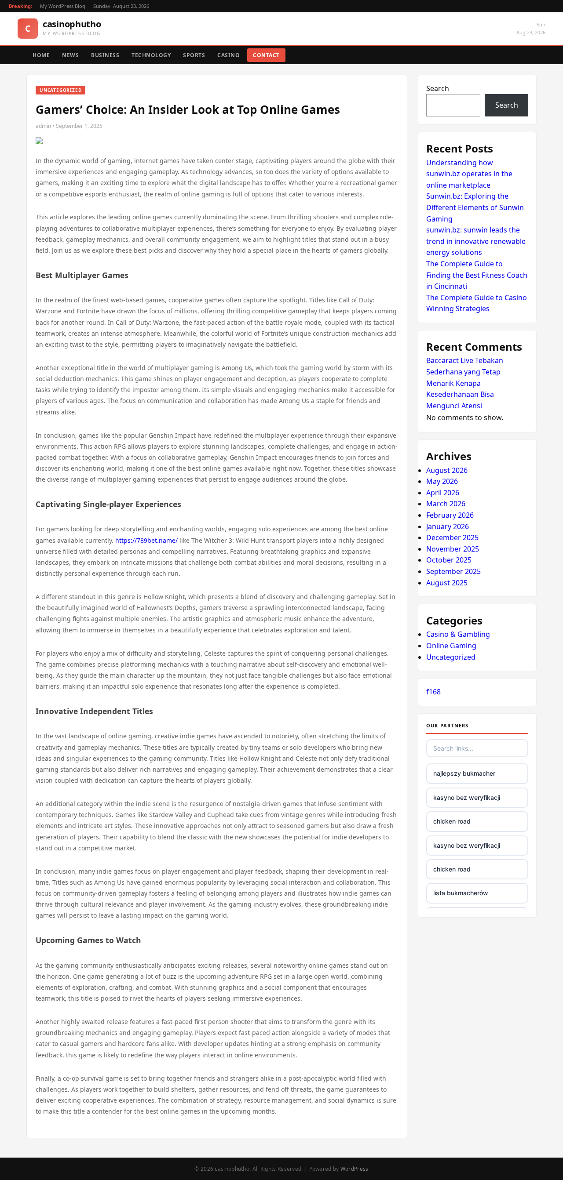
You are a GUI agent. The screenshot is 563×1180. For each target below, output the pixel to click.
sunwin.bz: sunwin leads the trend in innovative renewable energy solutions (476, 241)
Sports (194, 55)
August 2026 (447, 470)
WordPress (354, 1169)
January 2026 (447, 526)
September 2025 (453, 571)
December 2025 (452, 537)
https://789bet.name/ (146, 540)
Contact (266, 55)
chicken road (452, 821)
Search (437, 88)
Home (41, 55)
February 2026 (450, 515)
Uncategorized (450, 657)
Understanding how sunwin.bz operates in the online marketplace (469, 174)
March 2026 (445, 503)
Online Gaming (451, 645)
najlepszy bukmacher (464, 773)
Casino (228, 55)
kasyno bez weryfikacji (466, 797)
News (70, 55)
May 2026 (442, 481)
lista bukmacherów (460, 893)
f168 (433, 692)
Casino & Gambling (458, 634)
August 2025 (447, 583)
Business (105, 55)
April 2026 (442, 492)
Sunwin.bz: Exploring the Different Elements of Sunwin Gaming (475, 207)
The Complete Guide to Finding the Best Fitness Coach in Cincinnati (476, 275)
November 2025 (452, 549)
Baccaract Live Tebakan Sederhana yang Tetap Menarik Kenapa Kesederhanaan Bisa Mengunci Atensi (464, 383)
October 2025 (449, 560)
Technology (151, 55)
